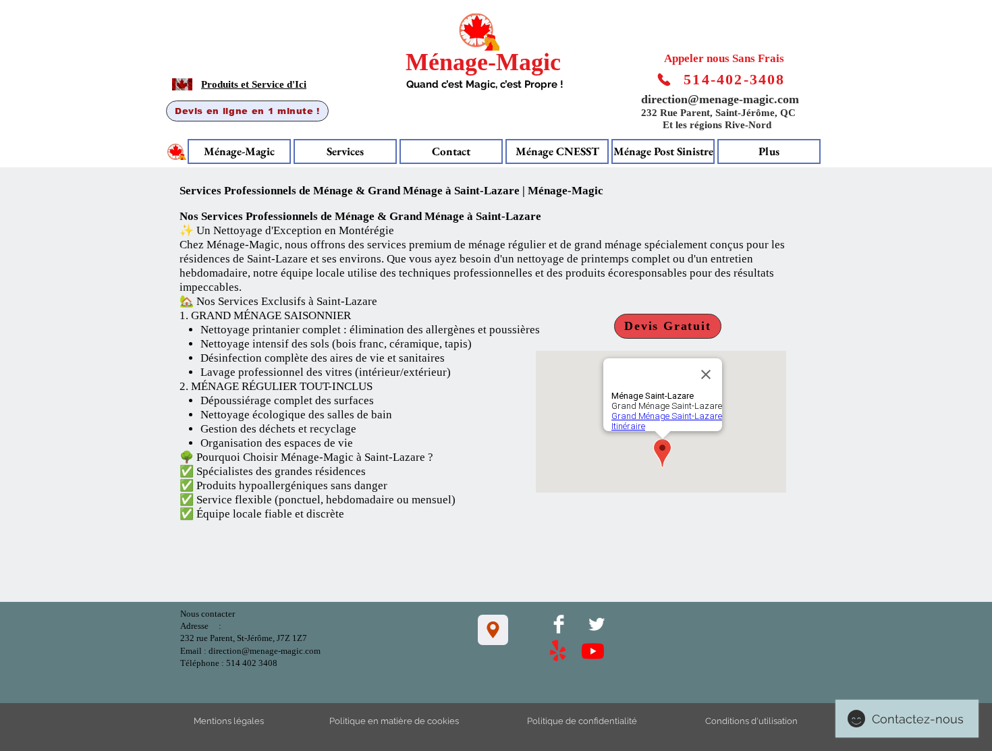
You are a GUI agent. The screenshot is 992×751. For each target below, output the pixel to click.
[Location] (493, 630)
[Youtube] (593, 651)
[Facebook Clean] (558, 624)
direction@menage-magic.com (720, 99)
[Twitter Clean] (596, 624)
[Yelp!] (557, 651)
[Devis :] (664, 79)
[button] (769, 151)
